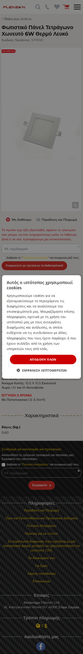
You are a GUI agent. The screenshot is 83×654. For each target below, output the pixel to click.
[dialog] (41, 327)
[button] (42, 370)
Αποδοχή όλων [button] (43, 359)
